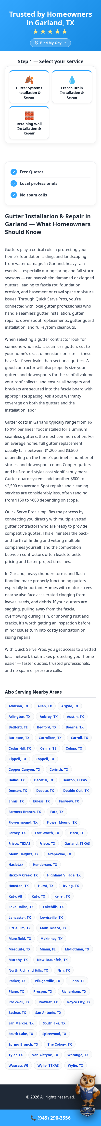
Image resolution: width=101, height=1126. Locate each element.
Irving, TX (71, 885)
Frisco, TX (47, 843)
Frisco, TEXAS (19, 843)
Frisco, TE (76, 832)
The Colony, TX (60, 1044)
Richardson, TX (74, 991)
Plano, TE (77, 980)
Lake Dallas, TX (21, 906)
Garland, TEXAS (77, 843)
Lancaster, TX (20, 917)
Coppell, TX (45, 758)
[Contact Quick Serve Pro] (87, 1096)
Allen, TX (45, 706)
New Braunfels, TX (52, 959)
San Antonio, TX (48, 1012)
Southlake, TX (54, 1023)
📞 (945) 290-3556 (50, 1117)
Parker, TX (17, 980)
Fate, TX (56, 811)
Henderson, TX (45, 864)
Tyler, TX (16, 1054)
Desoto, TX (45, 790)
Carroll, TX (79, 737)
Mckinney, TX (51, 938)
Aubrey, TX (49, 716)
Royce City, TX (78, 1002)
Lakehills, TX (53, 906)
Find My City (51, 43)
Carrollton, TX (50, 737)
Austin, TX (75, 716)
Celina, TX (74, 748)
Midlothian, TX (77, 949)
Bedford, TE (18, 727)
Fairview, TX (69, 801)
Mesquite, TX (19, 949)
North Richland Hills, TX (28, 970)
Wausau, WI (18, 1065)
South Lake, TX (21, 1033)
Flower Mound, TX (62, 822)
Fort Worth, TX (47, 832)
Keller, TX (62, 896)
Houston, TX (19, 885)
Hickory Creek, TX (23, 875)
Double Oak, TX (76, 790)
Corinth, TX (59, 769)
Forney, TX (17, 832)
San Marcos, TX (21, 1023)
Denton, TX (18, 790)
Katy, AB (15, 896)
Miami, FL (48, 949)
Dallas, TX (17, 780)
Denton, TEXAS (75, 780)
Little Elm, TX (20, 928)
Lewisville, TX (51, 917)
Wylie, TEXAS (48, 1065)
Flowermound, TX (23, 822)
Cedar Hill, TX (20, 748)
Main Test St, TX (53, 928)
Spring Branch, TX (23, 1044)
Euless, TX (41, 801)
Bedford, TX (46, 727)
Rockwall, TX (19, 1002)
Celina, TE (48, 748)
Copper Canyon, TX (24, 769)
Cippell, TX (17, 758)
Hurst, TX (45, 885)
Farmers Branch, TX (25, 811)
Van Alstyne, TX (45, 1054)
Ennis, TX (16, 801)
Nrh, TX (63, 970)
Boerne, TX (75, 727)
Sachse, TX (17, 1012)
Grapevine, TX (59, 854)
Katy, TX (38, 896)
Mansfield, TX (20, 938)
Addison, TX (18, 706)
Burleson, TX (19, 737)
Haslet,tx (16, 864)
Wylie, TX (75, 1065)
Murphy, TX (18, 959)
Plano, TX (16, 991)
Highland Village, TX (64, 875)
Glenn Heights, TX (23, 854)
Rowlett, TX (48, 1002)
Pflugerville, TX (47, 980)
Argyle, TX (69, 706)
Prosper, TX (42, 991)
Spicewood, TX (54, 1033)
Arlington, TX (19, 716)
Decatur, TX (43, 780)
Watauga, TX (77, 1054)
